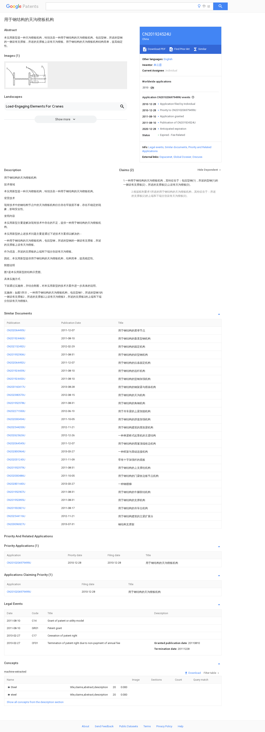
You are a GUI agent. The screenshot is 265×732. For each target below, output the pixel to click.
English (168, 59)
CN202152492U (16, 346)
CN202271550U (16, 411)
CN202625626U (16, 435)
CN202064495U (16, 330)
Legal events (156, 147)
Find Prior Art (182, 49)
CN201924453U (16, 378)
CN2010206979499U (19, 562)
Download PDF (156, 49)
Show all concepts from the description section (35, 702)
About (85, 726)
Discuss (197, 156)
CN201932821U (16, 508)
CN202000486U (16, 475)
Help (180, 726)
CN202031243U (16, 459)
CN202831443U (16, 483)
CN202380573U (16, 394)
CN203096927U (16, 524)
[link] (12, 687)
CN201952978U (16, 403)
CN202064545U (16, 443)
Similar (202, 49)
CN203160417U (16, 386)
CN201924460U (16, 338)
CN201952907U (16, 491)
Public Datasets (128, 726)
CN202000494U (16, 419)
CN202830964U (16, 451)
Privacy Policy (164, 726)
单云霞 (158, 64)
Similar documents (176, 147)
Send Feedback (104, 726)
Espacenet (166, 156)
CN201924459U (16, 370)
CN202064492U (16, 362)
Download (194, 672)
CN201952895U (16, 499)
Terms (147, 726)
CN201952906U (16, 354)
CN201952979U (16, 467)
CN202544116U (16, 516)
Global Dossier (182, 156)
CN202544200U (16, 427)
